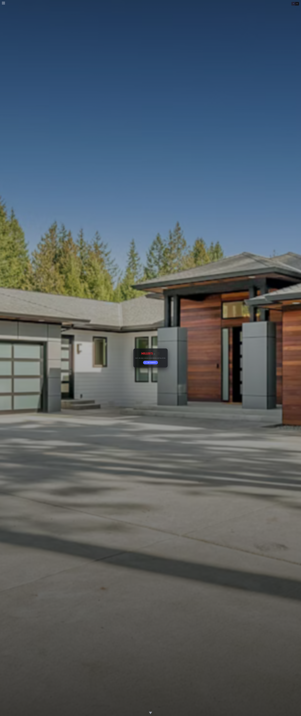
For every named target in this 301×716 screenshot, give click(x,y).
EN (293, 3)
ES (297, 3)
